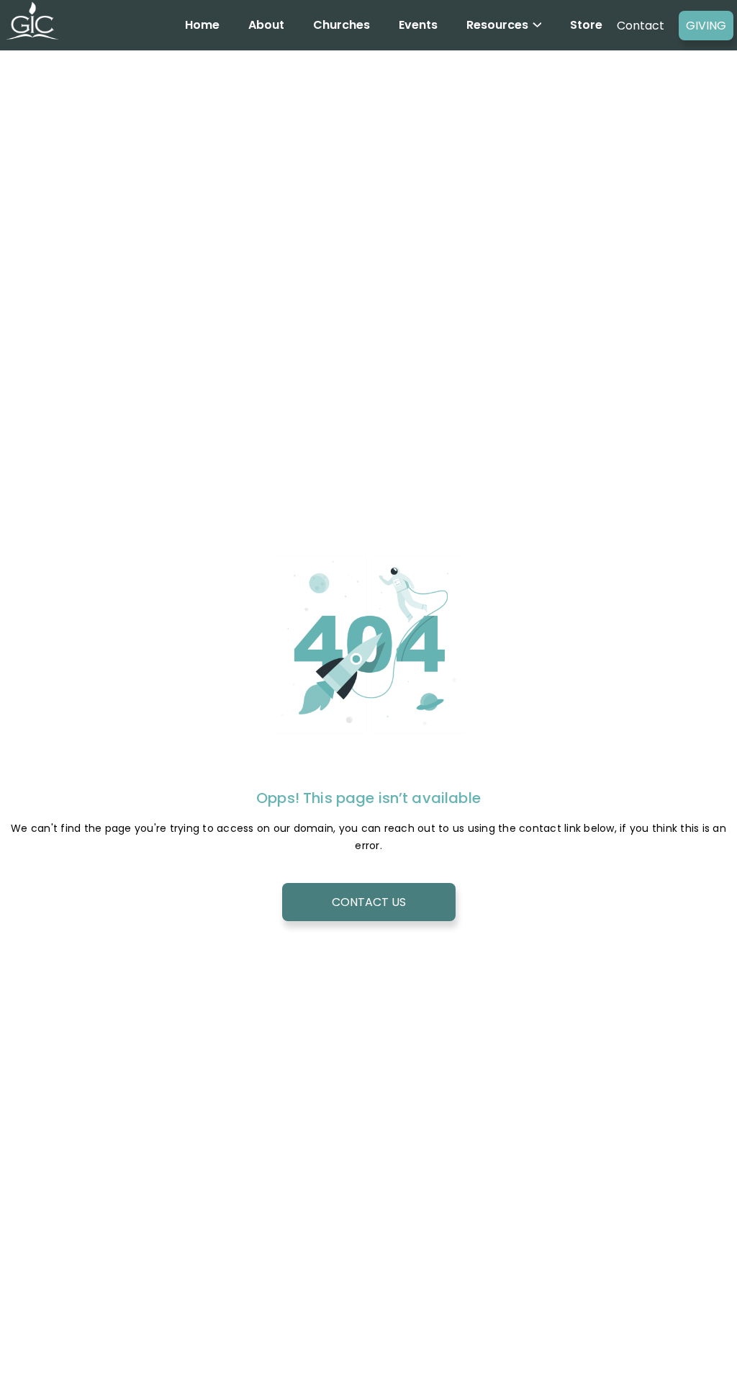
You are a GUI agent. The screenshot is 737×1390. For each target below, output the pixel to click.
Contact (640, 25)
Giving (706, 25)
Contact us (369, 902)
